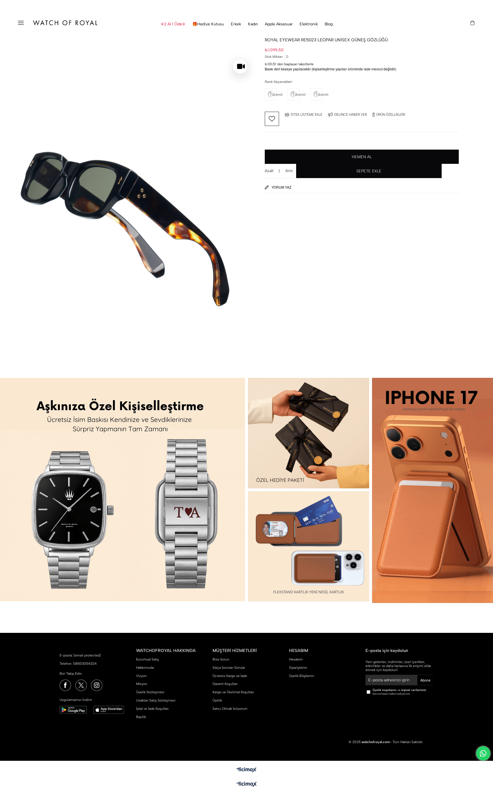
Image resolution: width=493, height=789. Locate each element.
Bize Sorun (221, 659)
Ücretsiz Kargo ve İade (230, 676)
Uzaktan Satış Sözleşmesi (155, 700)
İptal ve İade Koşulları (152, 709)
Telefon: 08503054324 (78, 664)
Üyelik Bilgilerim (301, 676)
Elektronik (309, 24)
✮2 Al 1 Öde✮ (173, 24)
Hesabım (296, 659)
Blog (329, 24)
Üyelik (217, 700)
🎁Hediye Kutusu (208, 24)
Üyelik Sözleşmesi (150, 692)
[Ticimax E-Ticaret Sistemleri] (247, 785)
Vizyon (141, 676)
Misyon (141, 684)
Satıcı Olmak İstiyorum (230, 709)
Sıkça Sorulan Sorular (229, 668)
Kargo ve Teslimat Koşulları (233, 692)
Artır (289, 170)
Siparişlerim (298, 668)
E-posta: (80, 655)
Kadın (253, 24)
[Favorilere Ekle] (272, 119)
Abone (425, 680)
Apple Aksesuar (279, 24)
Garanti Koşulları (225, 684)
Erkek (236, 24)
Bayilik (141, 717)
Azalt (269, 170)
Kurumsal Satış (147, 659)
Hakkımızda (145, 668)
